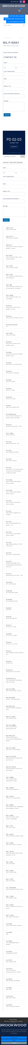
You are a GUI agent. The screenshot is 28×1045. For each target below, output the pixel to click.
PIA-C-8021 (9, 255)
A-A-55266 (9, 941)
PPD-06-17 (9, 245)
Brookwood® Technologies (14, 19)
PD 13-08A (9, 480)
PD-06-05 (8, 363)
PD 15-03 (8, 468)
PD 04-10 (8, 625)
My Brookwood (15, 1)
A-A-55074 (9, 979)
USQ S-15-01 (9, 228)
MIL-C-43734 (9, 796)
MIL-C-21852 (9, 870)
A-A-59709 (9, 932)
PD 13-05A (9, 490)
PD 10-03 (8, 561)
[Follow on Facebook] (21, 1)
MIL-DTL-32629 (10, 717)
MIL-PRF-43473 (10, 697)
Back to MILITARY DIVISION (11, 52)
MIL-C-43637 (9, 834)
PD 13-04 (8, 532)
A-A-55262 (9, 951)
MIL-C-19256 (9, 905)
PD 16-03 (8, 425)
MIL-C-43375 (9, 843)
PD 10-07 (8, 553)
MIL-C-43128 (9, 851)
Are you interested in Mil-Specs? (12, 93)
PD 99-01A (9, 397)
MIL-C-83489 (9, 777)
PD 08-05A (9, 591)
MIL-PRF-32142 (10, 706)
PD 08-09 (8, 608)
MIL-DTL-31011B (11, 756)
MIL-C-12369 (9, 896)
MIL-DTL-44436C (11, 725)
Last (16, 67)
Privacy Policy (13, 1019)
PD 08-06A (9, 599)
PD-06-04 (8, 371)
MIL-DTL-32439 (10, 748)
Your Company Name (9, 71)
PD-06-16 (8, 316)
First (5, 67)
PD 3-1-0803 (9, 433)
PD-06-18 (8, 306)
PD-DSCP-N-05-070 (11, 325)
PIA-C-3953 (9, 333)
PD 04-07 (8, 642)
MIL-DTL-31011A (11, 767)
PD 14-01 (8, 511)
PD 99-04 (8, 380)
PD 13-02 (8, 542)
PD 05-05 (8, 617)
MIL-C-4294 (9, 862)
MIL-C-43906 (9, 788)
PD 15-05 (8, 450)
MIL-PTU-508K (10, 689)
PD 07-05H (9, 582)
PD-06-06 (8, 352)
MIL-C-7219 (9, 826)
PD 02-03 (14, 139)
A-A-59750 (9, 924)
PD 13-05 (8, 521)
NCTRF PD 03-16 (11, 678)
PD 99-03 (8, 388)
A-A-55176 (9, 960)
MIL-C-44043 (9, 805)
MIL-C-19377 (9, 879)
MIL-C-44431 (9, 815)
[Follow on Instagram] (24, 1)
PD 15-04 (8, 459)
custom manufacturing (15, 22)
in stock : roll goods (17, 16)
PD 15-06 (8, 442)
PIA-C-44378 (9, 295)
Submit (7, 115)
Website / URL (7, 86)
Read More (14, 146)
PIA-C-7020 (9, 274)
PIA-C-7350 (9, 266)
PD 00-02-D (9, 670)
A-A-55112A (9, 996)
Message (6, 101)
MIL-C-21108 (9, 915)
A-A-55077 (9, 988)
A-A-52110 (9, 969)
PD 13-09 (8, 501)
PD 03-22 (8, 651)
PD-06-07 (8, 342)
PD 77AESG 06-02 (11, 414)
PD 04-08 (8, 634)
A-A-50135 (9, 1005)
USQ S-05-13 (9, 236)
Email (5, 78)
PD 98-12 (8, 406)
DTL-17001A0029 (11, 888)
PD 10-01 (8, 574)
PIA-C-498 (9, 285)
